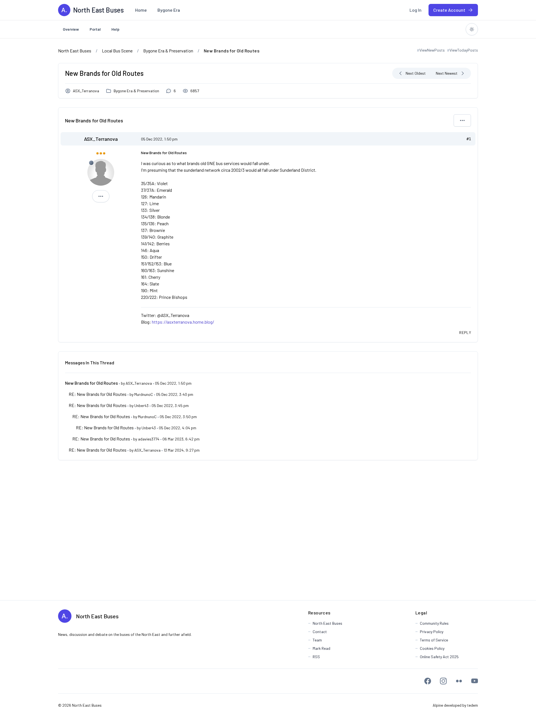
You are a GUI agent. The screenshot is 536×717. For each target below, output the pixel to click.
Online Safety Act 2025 (439, 656)
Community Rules (434, 623)
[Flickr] (459, 681)
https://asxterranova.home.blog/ (183, 321)
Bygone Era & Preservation (136, 90)
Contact (320, 631)
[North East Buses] (64, 10)
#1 (468, 139)
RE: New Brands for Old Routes (97, 394)
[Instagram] (443, 681)
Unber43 (141, 405)
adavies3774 (148, 439)
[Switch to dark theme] (472, 29)
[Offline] (91, 163)
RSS (316, 656)
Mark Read (321, 648)
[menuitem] (141, 10)
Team (317, 640)
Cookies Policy (432, 648)
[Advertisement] (268, 530)
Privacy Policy (431, 631)
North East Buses (97, 616)
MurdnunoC (143, 394)
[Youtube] (474, 681)
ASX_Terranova (86, 90)
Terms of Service (434, 640)
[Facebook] (427, 681)
